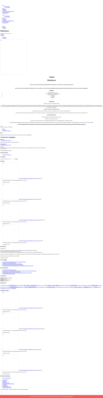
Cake (10, 285)
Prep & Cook (41, 287)
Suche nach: (2, 158)
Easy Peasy (27, 285)
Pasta (38, 287)
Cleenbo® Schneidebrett (7, 154)
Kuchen (26, 287)
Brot (3, 128)
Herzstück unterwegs (6, 12)
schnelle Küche (66, 287)
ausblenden (12, 137)
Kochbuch (4, 10)
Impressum (4, 380)
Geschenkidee (73, 285)
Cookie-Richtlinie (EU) (7, 386)
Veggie (96, 287)
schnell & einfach (51, 287)
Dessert (22, 285)
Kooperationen (5, 13)
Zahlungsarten (5, 385)
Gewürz (86, 285)
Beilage (3, 285)
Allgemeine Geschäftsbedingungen (8, 383)
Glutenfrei (89, 285)
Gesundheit (79, 285)
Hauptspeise (94, 285)
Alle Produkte (7, 6)
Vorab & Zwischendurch (7, 130)
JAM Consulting (25, 389)
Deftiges (13, 285)
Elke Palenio (2, 144)
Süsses (86, 287)
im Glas (8, 287)
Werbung (14, 288)
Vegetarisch (92, 287)
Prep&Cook (5, 38)
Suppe (83, 287)
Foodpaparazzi (42, 285)
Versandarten (5, 384)
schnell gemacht (72, 287)
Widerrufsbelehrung (6, 382)
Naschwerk (32, 287)
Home (4, 8)
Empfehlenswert (34, 285)
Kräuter (23, 287)
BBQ (1, 285)
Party (37, 287)
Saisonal (46, 287)
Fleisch (39, 285)
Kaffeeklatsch (14, 287)
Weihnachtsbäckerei (9, 288)
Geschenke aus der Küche (65, 285)
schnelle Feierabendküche (59, 287)
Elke (3, 34)
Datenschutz (5, 381)
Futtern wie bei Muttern (54, 285)
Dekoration (18, 285)
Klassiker (20, 287)
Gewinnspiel (83, 285)
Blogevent (6, 285)
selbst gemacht (78, 287)
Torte (89, 287)
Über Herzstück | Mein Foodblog (8, 11)
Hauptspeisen (100, 285)
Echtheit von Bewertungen (7, 387)
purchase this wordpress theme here (67, 396)
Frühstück (4, 27)
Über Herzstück (5, 379)
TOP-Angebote (7, 7)
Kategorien (4, 9)
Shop (3, 5)
